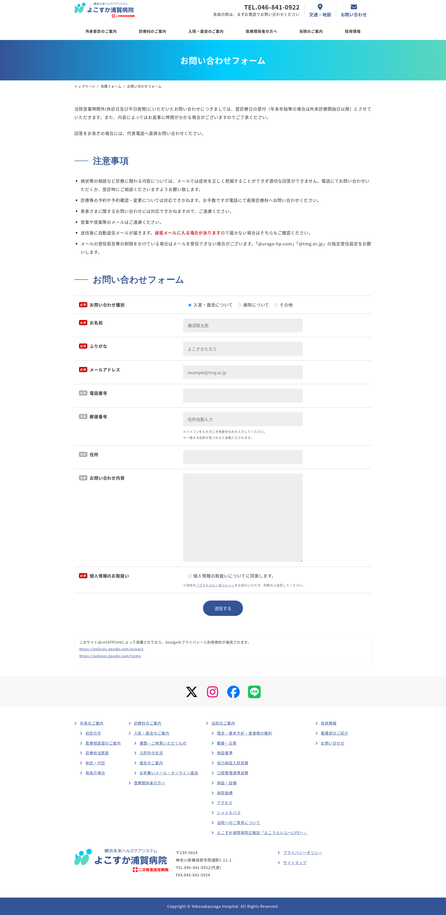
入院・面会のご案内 (151, 733)
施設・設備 (227, 783)
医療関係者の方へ (149, 783)
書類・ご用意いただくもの (163, 743)
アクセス (225, 802)
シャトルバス (228, 812)
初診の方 (93, 733)
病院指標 (225, 793)
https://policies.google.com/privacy (111, 648)
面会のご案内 (151, 763)
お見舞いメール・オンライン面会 (169, 773)
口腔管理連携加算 (232, 773)
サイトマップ (295, 862)
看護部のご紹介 (334, 733)
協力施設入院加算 (232, 763)
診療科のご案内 (147, 723)
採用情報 (329, 723)
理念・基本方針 (244, 733)
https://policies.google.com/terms (110, 655)
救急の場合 (95, 773)
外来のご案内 (91, 723)
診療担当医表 (97, 753)
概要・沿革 (227, 743)
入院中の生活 (151, 753)
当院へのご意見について (238, 822)
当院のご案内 (223, 723)
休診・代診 (95, 763)
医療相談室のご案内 (103, 743)
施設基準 (225, 753)
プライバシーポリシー (302, 852)
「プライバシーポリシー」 (215, 585)
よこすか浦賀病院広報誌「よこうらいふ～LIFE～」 (262, 832)
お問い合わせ (332, 743)
